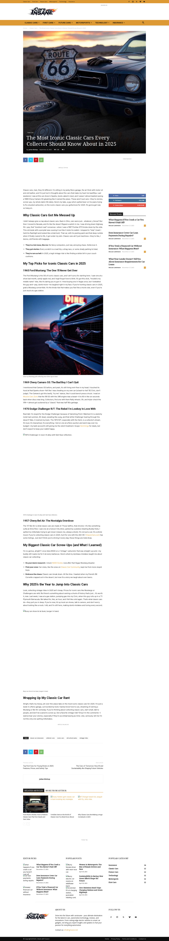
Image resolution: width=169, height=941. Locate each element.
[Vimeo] (140, 1)
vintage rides (84, 738)
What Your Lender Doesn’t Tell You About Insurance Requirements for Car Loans (127, 262)
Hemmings (84, 426)
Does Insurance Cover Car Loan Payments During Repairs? (46, 878)
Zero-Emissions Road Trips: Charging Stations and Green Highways (91, 890)
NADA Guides (57, 563)
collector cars (50, 738)
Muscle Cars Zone (30, 396)
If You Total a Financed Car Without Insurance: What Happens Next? (47, 889)
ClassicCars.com (93, 535)
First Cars (35, 1)
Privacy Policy (115, 939)
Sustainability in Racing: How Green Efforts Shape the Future (91, 878)
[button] (143, 23)
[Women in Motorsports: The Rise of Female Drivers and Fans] (71, 868)
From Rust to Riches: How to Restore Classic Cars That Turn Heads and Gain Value (35, 817)
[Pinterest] (36, 160)
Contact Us (142, 939)
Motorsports (53, 1)
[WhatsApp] (41, 160)
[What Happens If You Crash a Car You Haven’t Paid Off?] (29, 869)
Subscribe (140, 205)
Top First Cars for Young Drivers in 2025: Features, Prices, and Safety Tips (38, 767)
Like (143, 195)
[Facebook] (129, 1)
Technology (62, 1)
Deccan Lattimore (115, 225)
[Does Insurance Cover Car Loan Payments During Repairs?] (29, 878)
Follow (141, 200)
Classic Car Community (70, 567)
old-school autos (72, 738)
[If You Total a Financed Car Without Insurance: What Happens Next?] (29, 891)
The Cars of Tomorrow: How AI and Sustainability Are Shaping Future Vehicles (87, 767)
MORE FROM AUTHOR (56, 790)
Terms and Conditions (129, 939)
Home (25, 28)
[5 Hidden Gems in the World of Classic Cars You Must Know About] (63, 804)
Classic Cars (26, 1)
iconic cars (60, 738)
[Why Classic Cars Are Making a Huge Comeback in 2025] (90, 804)
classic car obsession (37, 738)
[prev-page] (24, 823)
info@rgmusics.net (71, 930)
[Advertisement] (104, 11)
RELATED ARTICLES (33, 790)
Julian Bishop (33, 149)
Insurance (72, 1)
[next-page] (28, 823)
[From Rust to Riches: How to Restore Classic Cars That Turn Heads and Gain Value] (35, 804)
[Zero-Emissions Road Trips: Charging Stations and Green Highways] (71, 893)
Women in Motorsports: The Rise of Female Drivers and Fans (90, 867)
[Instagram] (133, 1)
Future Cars (43, 1)
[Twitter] (136, 1)
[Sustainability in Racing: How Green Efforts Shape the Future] (71, 881)
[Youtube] (144, 1)
